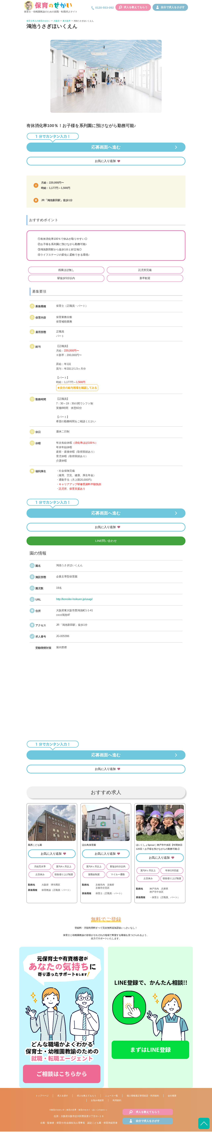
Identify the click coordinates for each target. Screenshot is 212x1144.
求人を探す (62, 1095)
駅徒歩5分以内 (66, 278)
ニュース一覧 (111, 1095)
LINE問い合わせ (106, 540)
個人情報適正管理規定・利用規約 (143, 1095)
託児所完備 (145, 270)
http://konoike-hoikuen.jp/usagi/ (74, 599)
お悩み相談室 (97, 1100)
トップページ (42, 1095)
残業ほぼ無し (66, 270)
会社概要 (172, 1095)
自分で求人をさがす (173, 7)
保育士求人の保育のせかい (38, 21)
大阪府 (56, 21)
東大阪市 (67, 21)
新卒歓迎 (145, 278)
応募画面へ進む (106, 147)
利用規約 (117, 1100)
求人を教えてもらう (136, 7)
